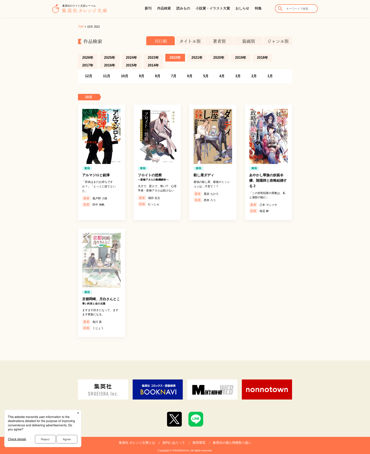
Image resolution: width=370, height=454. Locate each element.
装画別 (248, 41)
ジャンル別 (278, 41)
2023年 (153, 57)
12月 (88, 76)
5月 (206, 76)
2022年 (175, 57)
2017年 (87, 65)
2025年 (109, 57)
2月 (254, 76)
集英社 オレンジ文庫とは (137, 442)
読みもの (183, 8)
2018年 (262, 57)
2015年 (131, 65)
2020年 (218, 57)
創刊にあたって (174, 442)
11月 (106, 76)
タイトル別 (190, 41)
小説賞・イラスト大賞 (213, 8)
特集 (258, 8)
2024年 (131, 57)
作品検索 (164, 8)
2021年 (197, 57)
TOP (81, 26)
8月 (157, 76)
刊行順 (160, 41)
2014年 (153, 65)
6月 (189, 76)
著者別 (219, 41)
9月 (141, 76)
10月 (124, 76)
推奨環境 (198, 442)
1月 (270, 76)
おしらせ (242, 8)
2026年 (87, 57)
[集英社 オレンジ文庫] (79, 10)
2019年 (240, 57)
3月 (238, 76)
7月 (173, 76)
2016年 (109, 65)
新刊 (148, 8)
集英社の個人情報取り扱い (232, 442)
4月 (222, 76)
